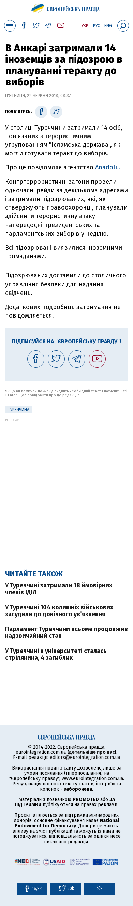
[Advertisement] (66, 489)
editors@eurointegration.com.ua (85, 757)
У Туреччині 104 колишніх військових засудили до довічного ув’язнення (59, 611)
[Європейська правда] (66, 7)
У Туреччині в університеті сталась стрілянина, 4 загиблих (56, 654)
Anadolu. (107, 167)
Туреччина (18, 409)
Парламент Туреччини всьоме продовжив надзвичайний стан (66, 632)
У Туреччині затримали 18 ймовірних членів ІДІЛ (58, 589)
